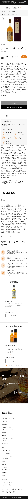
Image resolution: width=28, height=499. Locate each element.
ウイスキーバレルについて (8, 450)
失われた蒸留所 (6, 469)
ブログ (3, 475)
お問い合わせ (5, 441)
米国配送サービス (6, 427)
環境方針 (4, 464)
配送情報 (4, 432)
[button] (3, 8)
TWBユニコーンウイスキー (9, 456)
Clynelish (8, 301)
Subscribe (20, 392)
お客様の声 (4, 421)
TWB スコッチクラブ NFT (8, 453)
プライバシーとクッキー (8, 430)
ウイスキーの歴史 (6, 485)
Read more (4, 95)
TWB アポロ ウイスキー (8, 458)
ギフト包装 (4, 424)
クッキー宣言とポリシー (8, 438)
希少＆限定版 (5, 472)
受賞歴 (3, 461)
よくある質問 (5, 443)
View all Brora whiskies (8, 237)
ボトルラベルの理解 (7, 482)
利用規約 (4, 435)
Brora (3, 44)
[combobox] (14, 12)
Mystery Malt (10, 346)
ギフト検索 (4, 467)
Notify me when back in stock (14, 107)
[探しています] (26, 12)
